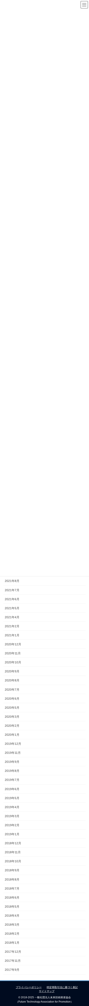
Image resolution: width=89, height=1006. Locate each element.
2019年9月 (12, 761)
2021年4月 (12, 617)
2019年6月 (12, 789)
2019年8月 (12, 770)
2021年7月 (12, 590)
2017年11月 (13, 960)
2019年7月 (12, 780)
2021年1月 (12, 635)
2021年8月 (12, 581)
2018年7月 (12, 888)
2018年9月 (12, 870)
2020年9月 (12, 671)
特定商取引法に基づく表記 (62, 987)
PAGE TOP (83, 972)
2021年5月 (12, 608)
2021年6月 (12, 599)
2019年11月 (13, 752)
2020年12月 (13, 644)
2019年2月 (12, 825)
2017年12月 (13, 951)
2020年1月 (12, 734)
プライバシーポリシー (29, 987)
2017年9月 (12, 969)
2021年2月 (12, 626)
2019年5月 (12, 798)
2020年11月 (13, 653)
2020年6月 (12, 698)
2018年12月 (13, 843)
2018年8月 (12, 879)
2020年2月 (12, 725)
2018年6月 (12, 897)
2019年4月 (12, 807)
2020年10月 (13, 662)
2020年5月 (12, 707)
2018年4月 (12, 915)
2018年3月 (12, 924)
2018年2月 (12, 933)
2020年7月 (12, 689)
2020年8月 (12, 680)
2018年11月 (13, 852)
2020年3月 (12, 716)
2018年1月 (12, 942)
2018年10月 (13, 861)
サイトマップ (46, 991)
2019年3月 (12, 816)
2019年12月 (13, 743)
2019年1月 (12, 834)
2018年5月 (12, 906)
